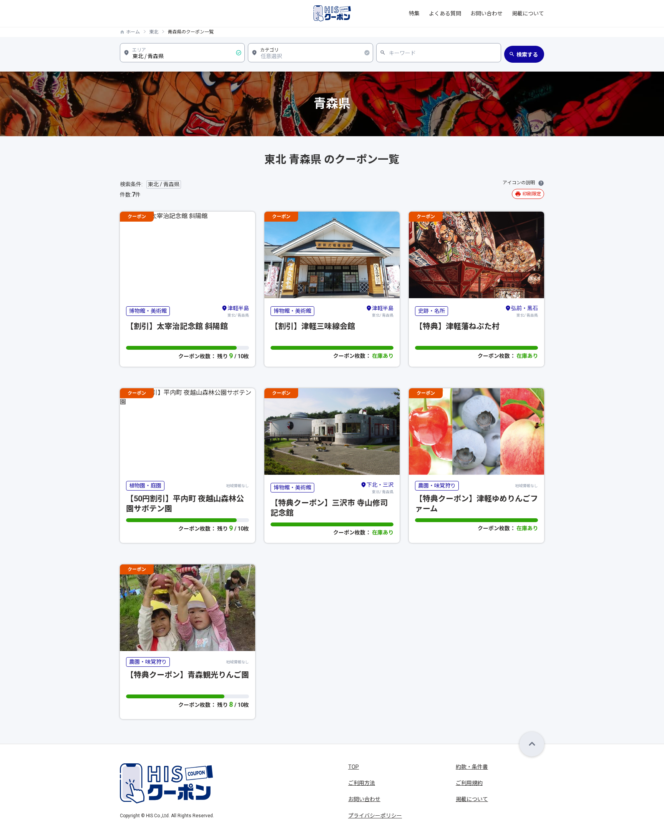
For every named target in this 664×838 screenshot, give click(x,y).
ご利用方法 (361, 783)
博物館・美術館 (148, 311)
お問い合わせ (486, 13)
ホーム (133, 32)
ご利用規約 (469, 783)
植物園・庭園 (145, 485)
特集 (414, 13)
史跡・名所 (431, 311)
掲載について (528, 13)
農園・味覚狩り (437, 485)
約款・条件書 (472, 767)
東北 (153, 32)
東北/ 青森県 (238, 311)
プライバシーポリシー (375, 816)
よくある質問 (445, 13)
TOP (353, 767)
